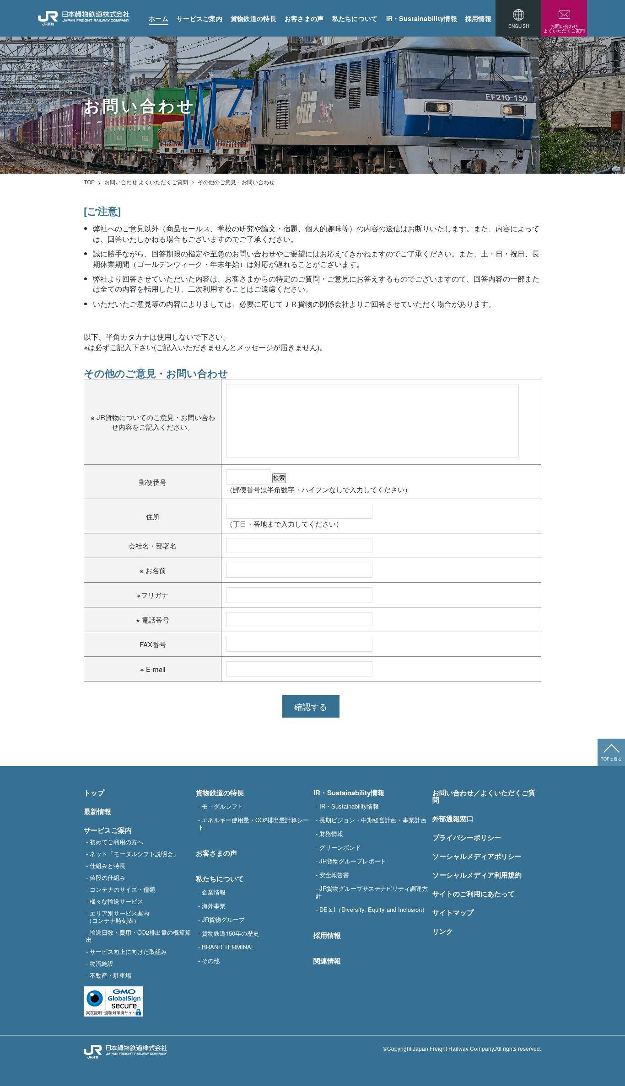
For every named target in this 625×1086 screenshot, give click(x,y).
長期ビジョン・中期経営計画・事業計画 (372, 819)
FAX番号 (153, 644)
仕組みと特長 (107, 865)
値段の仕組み (107, 877)
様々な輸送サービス (116, 901)
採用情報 (478, 18)
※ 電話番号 (152, 619)
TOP (89, 182)
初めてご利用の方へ (116, 841)
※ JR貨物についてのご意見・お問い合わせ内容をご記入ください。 (153, 421)
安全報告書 (334, 874)
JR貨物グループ (223, 919)
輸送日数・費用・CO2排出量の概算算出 (138, 935)
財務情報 (331, 833)
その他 (211, 960)
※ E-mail (152, 669)
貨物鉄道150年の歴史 (230, 933)
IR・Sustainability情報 (421, 18)
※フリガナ (152, 595)
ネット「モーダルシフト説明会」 (134, 853)
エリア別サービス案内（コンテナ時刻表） (117, 916)
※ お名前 (153, 570)
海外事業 (214, 905)
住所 (153, 516)
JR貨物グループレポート (352, 861)
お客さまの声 (304, 18)
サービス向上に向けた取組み (128, 951)
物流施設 (101, 963)
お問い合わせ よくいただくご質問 (146, 182)
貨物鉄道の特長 (253, 18)
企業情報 (214, 892)
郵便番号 (153, 482)
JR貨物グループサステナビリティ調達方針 (372, 892)
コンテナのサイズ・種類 (122, 889)
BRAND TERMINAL (228, 946)
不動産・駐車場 (110, 975)
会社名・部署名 (153, 545)
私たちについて (355, 18)
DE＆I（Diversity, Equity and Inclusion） (373, 909)
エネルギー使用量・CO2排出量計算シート (253, 823)
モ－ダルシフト (222, 806)
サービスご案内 (199, 18)
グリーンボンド (340, 847)
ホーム (158, 18)
